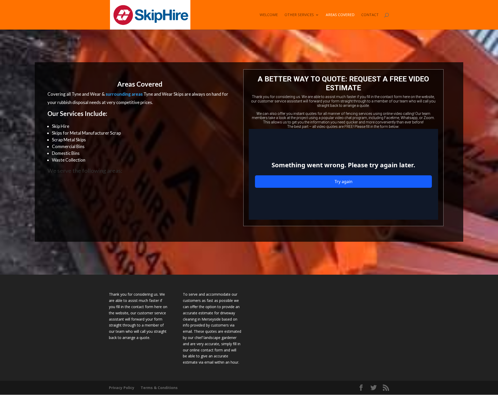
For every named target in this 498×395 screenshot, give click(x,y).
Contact (370, 15)
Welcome (269, 15)
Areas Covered (340, 15)
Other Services (299, 15)
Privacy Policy (121, 387)
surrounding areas (124, 94)
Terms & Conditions (159, 387)
